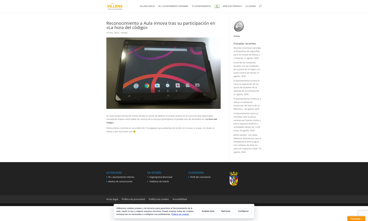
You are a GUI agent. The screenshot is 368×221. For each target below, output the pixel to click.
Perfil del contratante (200, 177)
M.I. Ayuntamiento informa (121, 177)
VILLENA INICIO (147, 6)
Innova (124, 32)
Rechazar (225, 211)
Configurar (243, 211)
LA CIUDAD (250, 6)
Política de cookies (159, 199)
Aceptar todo (208, 211)
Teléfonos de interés (159, 181)
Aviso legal (112, 199)
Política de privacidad (133, 199)
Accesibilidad (180, 199)
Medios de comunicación (120, 181)
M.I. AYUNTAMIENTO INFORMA (173, 6)
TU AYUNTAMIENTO (201, 6)
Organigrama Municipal (160, 177)
